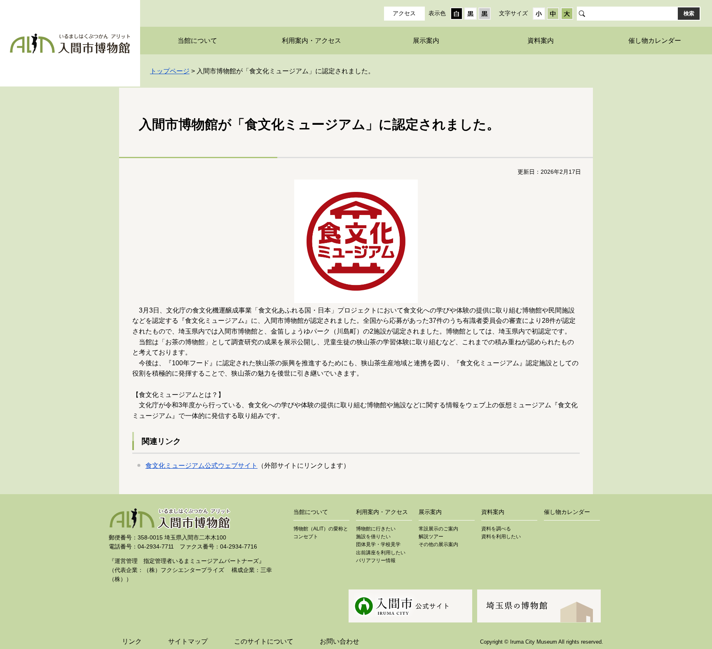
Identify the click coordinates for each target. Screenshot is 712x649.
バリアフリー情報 (376, 560)
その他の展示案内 (438, 544)
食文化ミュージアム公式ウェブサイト (201, 465)
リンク (132, 641)
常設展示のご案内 (438, 529)
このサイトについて (263, 641)
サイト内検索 (581, 14)
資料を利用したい (501, 536)
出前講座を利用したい (380, 553)
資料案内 (540, 40)
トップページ (170, 71)
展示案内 (426, 40)
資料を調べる (496, 529)
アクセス (404, 13)
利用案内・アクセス (311, 40)
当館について (197, 40)
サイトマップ (188, 641)
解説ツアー (431, 536)
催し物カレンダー (654, 40)
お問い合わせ (339, 641)
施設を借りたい (373, 536)
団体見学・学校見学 (378, 544)
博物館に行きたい (376, 529)
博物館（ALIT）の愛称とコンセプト (320, 532)
